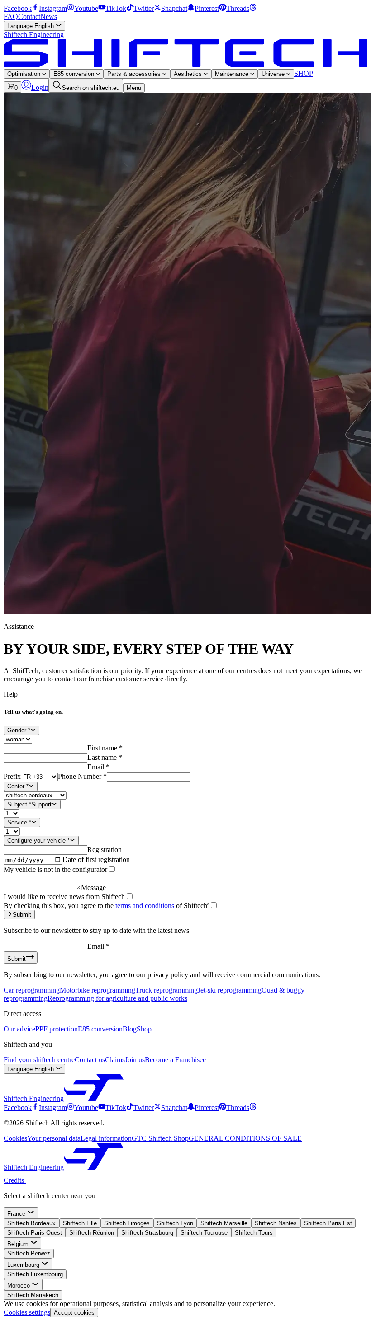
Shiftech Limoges (127, 1223)
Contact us (90, 1059)
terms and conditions (144, 905)
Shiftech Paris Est (328, 1223)
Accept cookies (74, 1312)
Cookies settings (27, 1312)
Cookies (15, 1138)
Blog (130, 1029)
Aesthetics (189, 73)
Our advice (19, 1029)
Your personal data (54, 1138)
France (17, 1213)
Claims (115, 1059)
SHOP (303, 73)
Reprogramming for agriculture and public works (117, 998)
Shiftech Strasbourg (147, 1232)
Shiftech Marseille (223, 1223)
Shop (144, 1029)
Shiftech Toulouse (204, 1232)
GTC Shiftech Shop (160, 1138)
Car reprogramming (32, 990)
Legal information (106, 1138)
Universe (274, 73)
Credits (15, 1180)
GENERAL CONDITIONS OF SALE (245, 1138)
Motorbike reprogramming (97, 990)
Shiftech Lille (80, 1223)
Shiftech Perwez (28, 1253)
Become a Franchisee (175, 1059)
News (48, 16)
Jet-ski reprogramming (230, 990)
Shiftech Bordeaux (31, 1223)
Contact (29, 16)
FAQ (11, 16)
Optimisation (24, 73)
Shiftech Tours (254, 1232)
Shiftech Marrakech (32, 1295)
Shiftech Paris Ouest (34, 1232)
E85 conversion (74, 73)
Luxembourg (24, 1264)
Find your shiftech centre (39, 1059)
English (31, 26)
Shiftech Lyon (175, 1223)
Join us (135, 1059)
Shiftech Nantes (276, 1223)
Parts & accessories (134, 73)
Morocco (19, 1285)
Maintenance (232, 73)
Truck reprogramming (166, 990)
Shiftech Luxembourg (35, 1274)
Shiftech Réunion (91, 1232)
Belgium (18, 1244)
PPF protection (56, 1029)
